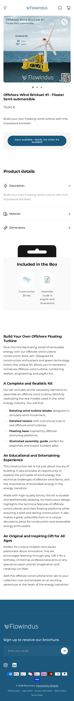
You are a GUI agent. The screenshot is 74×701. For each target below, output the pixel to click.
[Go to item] (33, 87)
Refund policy (60, 691)
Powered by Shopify (47, 685)
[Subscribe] (64, 650)
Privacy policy (14, 691)
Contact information (43, 691)
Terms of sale (37, 695)
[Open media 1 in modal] (64, 21)
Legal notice (27, 691)
